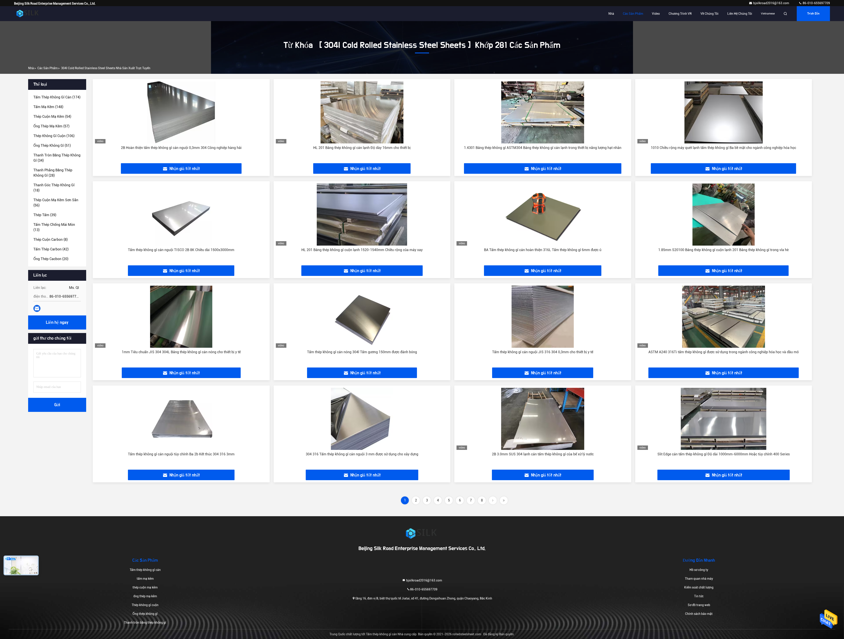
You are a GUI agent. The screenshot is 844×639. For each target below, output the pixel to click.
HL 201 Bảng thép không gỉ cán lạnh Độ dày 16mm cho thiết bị (362, 148)
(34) (56, 158)
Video (656, 13)
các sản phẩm (47, 68)
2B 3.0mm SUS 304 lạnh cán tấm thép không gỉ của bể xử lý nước (543, 454)
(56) (55, 202)
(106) (54, 136)
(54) (52, 116)
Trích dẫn (813, 13)
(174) (56, 97)
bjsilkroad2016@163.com (771, 3)
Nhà (611, 13)
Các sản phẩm (633, 13)
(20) (50, 259)
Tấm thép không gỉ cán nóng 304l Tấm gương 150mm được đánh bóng (362, 352)
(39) (44, 215)
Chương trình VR (680, 13)
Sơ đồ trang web (699, 605)
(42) (51, 249)
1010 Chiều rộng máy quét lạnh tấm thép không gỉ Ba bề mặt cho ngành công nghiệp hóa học (723, 148)
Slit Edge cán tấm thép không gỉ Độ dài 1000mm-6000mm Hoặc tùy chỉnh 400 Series (723, 454)
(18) (54, 187)
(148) (48, 107)
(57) (51, 126)
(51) (52, 145)
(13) (54, 227)
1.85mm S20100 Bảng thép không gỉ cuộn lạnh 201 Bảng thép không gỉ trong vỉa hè (723, 250)
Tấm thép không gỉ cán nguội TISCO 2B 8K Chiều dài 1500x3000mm (181, 250)
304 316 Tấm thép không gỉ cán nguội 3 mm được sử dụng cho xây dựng (362, 454)
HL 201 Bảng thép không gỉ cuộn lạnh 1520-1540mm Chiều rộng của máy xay (362, 250)
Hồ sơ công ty (698, 570)
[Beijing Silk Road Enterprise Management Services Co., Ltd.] (28, 13)
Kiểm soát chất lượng (698, 587)
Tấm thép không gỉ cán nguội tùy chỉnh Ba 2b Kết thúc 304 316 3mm (181, 454)
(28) (52, 172)
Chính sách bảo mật (699, 613)
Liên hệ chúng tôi (739, 13)
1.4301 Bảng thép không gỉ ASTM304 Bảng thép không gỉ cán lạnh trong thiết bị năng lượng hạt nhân (542, 148)
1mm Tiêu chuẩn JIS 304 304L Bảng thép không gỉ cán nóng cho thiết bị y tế (181, 352)
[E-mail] (37, 308)
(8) (50, 239)
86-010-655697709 (816, 3)
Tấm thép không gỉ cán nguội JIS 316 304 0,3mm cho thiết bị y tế (542, 352)
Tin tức (699, 596)
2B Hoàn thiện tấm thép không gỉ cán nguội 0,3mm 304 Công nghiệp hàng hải (181, 148)
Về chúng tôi (709, 13)
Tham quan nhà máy (699, 578)
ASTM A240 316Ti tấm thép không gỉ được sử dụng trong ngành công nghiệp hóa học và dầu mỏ (723, 352)
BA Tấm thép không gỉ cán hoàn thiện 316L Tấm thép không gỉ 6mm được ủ (542, 250)
